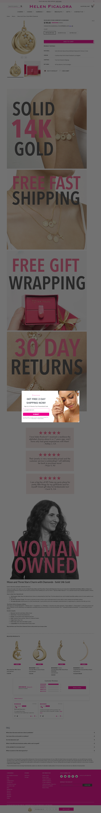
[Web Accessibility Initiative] (0, 811)
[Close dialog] (78, 392)
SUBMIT (36, 414)
